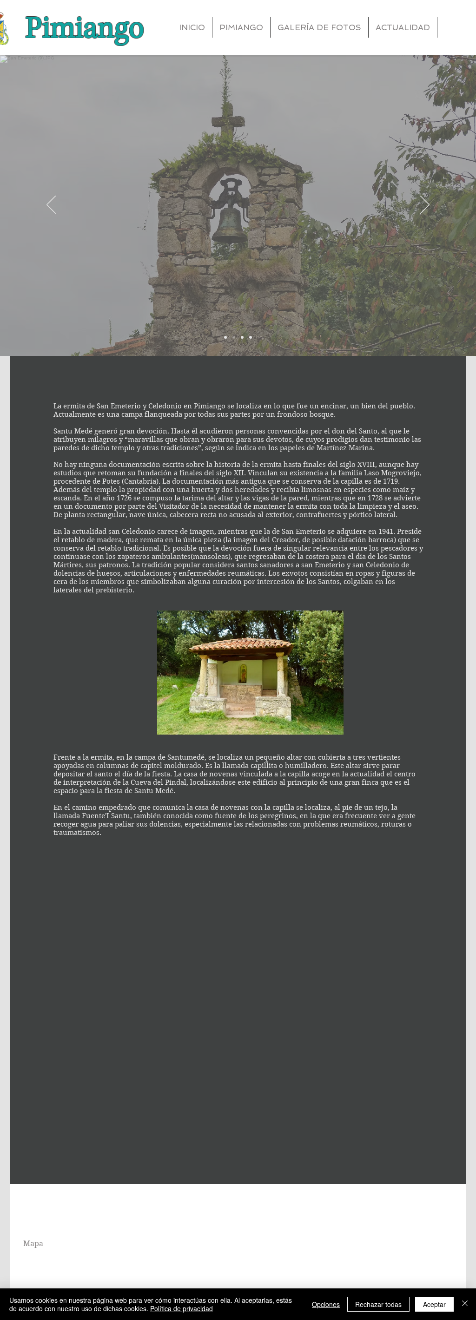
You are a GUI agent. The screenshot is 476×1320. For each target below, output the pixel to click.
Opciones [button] (326, 1304)
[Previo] (51, 205)
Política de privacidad (181, 1308)
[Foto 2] (233, 337)
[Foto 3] (242, 337)
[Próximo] (425, 205)
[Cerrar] (464, 1304)
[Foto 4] (250, 337)
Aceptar (434, 1304)
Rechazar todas (378, 1304)
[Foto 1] (225, 337)
